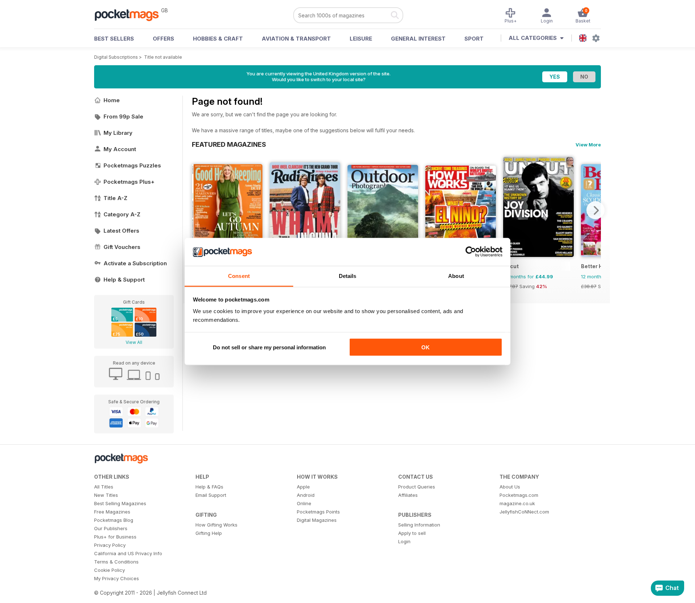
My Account (120, 149)
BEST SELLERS (114, 38)
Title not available (163, 57)
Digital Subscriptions (116, 57)
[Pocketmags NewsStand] (130, 14)
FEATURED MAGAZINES (229, 144)
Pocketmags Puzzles (132, 165)
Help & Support (124, 279)
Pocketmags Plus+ (129, 181)
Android (306, 495)
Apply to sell (412, 533)
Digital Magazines (317, 520)
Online (304, 503)
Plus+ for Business (115, 537)
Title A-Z (115, 198)
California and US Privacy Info (128, 553)
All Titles (103, 487)
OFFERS (163, 38)
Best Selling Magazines (120, 503)
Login (404, 541)
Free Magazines (112, 512)
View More (588, 144)
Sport (474, 38)
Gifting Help (208, 533)
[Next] (595, 210)
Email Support (210, 495)
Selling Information (419, 525)
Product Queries (416, 487)
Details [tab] (348, 276)
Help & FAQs (209, 487)
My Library (118, 132)
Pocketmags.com (519, 495)
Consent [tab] (239, 276)
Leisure (361, 38)
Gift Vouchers (122, 247)
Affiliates (408, 495)
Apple (303, 487)
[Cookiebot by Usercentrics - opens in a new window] (470, 251)
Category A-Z (122, 214)
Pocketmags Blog (113, 520)
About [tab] (456, 276)
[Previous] (197, 210)
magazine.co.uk (517, 503)
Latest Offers (121, 230)
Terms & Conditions (116, 562)
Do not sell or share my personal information (269, 347)
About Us (510, 487)
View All (134, 342)
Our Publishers (110, 528)
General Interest (418, 38)
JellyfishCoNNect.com (524, 512)
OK (425, 347)
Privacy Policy (110, 545)
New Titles (106, 495)
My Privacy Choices (116, 578)
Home (112, 100)
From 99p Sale (123, 116)
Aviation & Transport (296, 38)
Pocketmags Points (318, 512)
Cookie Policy (109, 570)
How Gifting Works (216, 525)
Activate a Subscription (135, 263)
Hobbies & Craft (218, 38)
